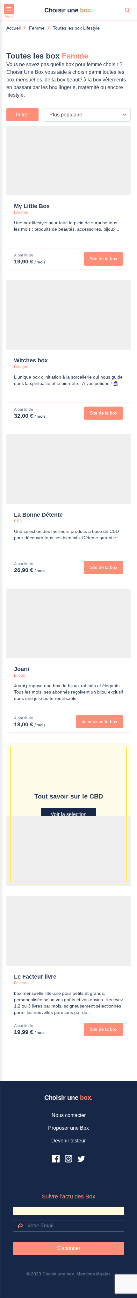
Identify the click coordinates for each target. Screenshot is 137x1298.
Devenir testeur (68, 1140)
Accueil (13, 28)
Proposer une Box (68, 1128)
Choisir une (68, 10)
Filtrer (22, 114)
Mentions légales (93, 1273)
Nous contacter (69, 1115)
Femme (37, 28)
